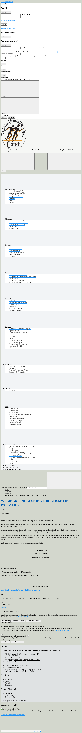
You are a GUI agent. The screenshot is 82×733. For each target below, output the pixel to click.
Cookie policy (10, 693)
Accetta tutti (33, 621)
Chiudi (4, 64)
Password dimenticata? (8, 21)
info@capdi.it (23, 658)
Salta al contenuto (7, 2)
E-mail (23, 47)
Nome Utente (25, 14)
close (3, 171)
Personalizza (6, 621)
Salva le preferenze (17, 642)
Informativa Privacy (11, 697)
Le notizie (8, 493)
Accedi (4, 4)
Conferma (11, 117)
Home (7, 490)
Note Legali (9, 695)
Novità (7, 492)
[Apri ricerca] (64, 161)
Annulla (4, 117)
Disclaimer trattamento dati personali (13, 715)
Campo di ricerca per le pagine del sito (14, 488)
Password (24, 17)
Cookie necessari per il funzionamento (14, 636)
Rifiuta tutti (18, 621)
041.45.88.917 (13, 656)
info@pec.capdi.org (24, 660)
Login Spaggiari (55, 52)
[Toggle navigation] (18, 161)
